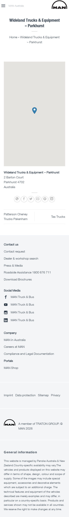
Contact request (14, 251)
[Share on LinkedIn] (52, 199)
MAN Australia (16, 6)
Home (13, 37)
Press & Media (13, 265)
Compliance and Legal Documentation (29, 354)
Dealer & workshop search (21, 258)
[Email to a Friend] (38, 199)
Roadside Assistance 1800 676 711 (27, 272)
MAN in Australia (14, 340)
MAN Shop (11, 368)
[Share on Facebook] (24, 199)
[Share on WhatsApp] (17, 199)
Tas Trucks (58, 216)
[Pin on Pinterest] (45, 199)
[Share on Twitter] (31, 199)
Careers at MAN (14, 347)
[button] (3, 5)
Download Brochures (18, 279)
